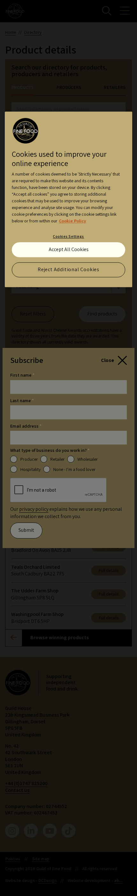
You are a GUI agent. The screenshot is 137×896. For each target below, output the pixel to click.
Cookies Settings (68, 236)
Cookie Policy (72, 221)
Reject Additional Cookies (68, 269)
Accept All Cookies (69, 249)
